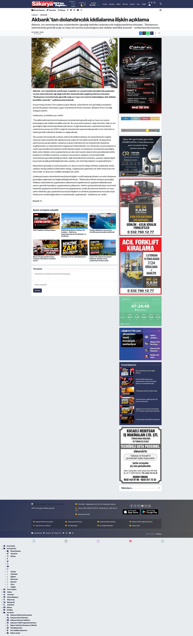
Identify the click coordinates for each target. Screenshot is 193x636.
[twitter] (66, 541)
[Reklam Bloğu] (140, 75)
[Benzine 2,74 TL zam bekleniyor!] (74, 247)
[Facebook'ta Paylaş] (140, 33)
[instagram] (98, 541)
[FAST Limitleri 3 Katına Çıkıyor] (46, 221)
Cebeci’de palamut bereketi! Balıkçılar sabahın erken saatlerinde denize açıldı (100, 258)
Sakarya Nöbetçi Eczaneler (44, 521)
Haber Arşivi (136, 525)
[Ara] (161, 4)
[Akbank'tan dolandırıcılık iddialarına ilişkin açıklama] (74, 63)
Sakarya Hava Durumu (75, 521)
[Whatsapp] (146, 506)
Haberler (34, 15)
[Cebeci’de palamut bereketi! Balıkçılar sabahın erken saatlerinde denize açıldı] (102, 247)
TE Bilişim (159, 534)
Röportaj (10, 600)
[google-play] (150, 511)
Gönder (38, 290)
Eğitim (13, 577)
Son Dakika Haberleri (106, 525)
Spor (12, 584)
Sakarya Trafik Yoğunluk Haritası (142, 521)
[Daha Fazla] (151, 33)
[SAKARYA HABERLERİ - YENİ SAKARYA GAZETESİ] (49, 4)
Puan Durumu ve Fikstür (43, 525)
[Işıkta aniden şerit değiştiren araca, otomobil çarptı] (147, 336)
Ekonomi (14, 579)
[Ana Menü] (161, 10)
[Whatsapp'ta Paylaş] (148, 33)
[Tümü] (159, 488)
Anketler (10, 605)
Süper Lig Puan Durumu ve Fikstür (23, 625)
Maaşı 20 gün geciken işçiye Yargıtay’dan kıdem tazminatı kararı (44, 258)
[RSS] (149, 506)
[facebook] (34, 541)
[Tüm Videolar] (159, 331)
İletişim (10, 610)
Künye (63, 10)
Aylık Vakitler (126, 324)
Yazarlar (52, 10)
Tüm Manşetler (73, 525)
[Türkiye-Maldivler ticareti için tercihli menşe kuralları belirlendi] (102, 221)
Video (9, 592)
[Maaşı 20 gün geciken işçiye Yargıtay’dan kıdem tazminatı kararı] (46, 247)
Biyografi (11, 602)
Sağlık (13, 587)
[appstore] (131, 511)
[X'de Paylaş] (144, 33)
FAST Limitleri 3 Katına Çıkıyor (44, 230)
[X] (135, 506)
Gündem (13, 574)
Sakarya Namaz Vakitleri (108, 521)
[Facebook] (131, 506)
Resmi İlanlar (39, 10)
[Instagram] (138, 506)
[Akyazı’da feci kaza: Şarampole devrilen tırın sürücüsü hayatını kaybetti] (147, 343)
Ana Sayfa (11, 546)
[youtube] (130, 541)
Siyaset (13, 582)
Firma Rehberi (12, 597)
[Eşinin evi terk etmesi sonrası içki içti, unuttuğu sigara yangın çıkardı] (147, 356)
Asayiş (13, 571)
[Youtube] (142, 506)
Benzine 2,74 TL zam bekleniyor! (73, 257)
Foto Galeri (11, 589)
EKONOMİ (43, 15)
